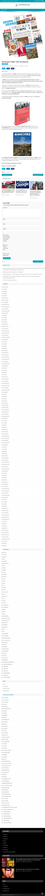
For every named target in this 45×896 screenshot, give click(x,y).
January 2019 (5, 486)
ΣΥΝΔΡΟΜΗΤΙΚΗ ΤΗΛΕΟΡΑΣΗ (8, 662)
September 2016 (6, 539)
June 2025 (5, 317)
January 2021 (5, 433)
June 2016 (5, 541)
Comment (5, 207)
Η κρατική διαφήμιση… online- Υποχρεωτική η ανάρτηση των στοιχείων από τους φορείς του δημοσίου (22, 274)
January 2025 (5, 328)
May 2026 (5, 293)
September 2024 (6, 337)
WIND (4, 609)
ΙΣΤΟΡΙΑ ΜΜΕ (5, 635)
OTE (4, 585)
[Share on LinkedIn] (8, 68)
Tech (4, 598)
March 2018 (5, 508)
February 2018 (5, 510)
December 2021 (6, 409)
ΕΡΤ (4, 631)
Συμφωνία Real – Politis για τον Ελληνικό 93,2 (38, 174)
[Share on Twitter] (4, 68)
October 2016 (5, 536)
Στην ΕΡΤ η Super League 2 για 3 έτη (10, 280)
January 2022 (5, 407)
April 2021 (5, 427)
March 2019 (5, 482)
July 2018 (5, 499)
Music (4, 578)
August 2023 (5, 365)
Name (4, 219)
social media (5, 737)
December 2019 (6, 462)
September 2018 (6, 495)
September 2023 (6, 363)
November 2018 (6, 490)
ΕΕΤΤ (4, 629)
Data (4, 559)
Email (4, 224)
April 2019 (5, 479)
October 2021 (5, 414)
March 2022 (5, 403)
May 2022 (5, 398)
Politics (4, 589)
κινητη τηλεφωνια (6, 640)
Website (4, 228)
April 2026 (5, 295)
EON (4, 565)
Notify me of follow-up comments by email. (5, 247)
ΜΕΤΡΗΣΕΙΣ (5, 642)
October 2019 (5, 466)
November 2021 (6, 411)
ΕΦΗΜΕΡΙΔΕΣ (5, 633)
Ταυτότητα (5, 847)
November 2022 (6, 385)
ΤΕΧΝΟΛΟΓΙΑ (5, 666)
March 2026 (5, 297)
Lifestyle (4, 576)
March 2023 (5, 376)
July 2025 (5, 315)
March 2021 (5, 429)
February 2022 (5, 405)
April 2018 (5, 506)
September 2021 (6, 416)
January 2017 (5, 532)
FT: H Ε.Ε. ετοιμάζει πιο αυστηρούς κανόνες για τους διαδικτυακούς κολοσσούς (21, 191)
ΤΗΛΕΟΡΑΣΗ (5, 670)
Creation (4, 556)
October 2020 (5, 440)
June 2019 (5, 475)
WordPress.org (6, 690)
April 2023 (5, 374)
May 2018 (5, 504)
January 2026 (5, 302)
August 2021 (5, 418)
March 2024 (5, 350)
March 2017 (5, 528)
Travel (4, 600)
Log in (4, 684)
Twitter (4, 748)
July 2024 (5, 341)
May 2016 (5, 543)
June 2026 (5, 291)
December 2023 (6, 357)
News (4, 581)
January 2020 (5, 460)
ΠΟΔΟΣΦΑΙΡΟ (5, 651)
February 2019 (5, 484)
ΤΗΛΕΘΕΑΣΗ (5, 668)
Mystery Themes (16, 894)
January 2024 (5, 354)
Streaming (5, 596)
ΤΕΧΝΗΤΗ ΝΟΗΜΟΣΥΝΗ (7, 664)
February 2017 (5, 530)
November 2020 (6, 438)
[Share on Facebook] (12, 68)
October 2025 (5, 308)
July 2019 (5, 473)
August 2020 (5, 444)
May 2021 (5, 425)
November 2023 (6, 359)
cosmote (4, 554)
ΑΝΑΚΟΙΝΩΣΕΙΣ (6, 616)
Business (4, 552)
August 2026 (5, 286)
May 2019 (5, 477)
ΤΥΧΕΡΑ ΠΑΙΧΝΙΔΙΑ (6, 677)
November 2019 (6, 464)
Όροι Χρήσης (5, 849)
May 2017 (5, 523)
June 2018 (5, 501)
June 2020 (5, 449)
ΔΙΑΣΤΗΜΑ (5, 622)
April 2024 (5, 348)
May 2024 (5, 346)
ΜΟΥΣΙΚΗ (5, 644)
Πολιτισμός (5, 657)
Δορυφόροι (5, 627)
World (4, 611)
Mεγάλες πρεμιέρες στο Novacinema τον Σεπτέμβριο (13, 272)
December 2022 (6, 383)
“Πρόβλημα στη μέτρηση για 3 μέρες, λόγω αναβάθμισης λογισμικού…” (7, 174)
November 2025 (6, 306)
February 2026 (5, 300)
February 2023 (5, 379)
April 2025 (5, 322)
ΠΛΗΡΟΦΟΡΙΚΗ (6, 794)
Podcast (4, 587)
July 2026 (5, 289)
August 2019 (5, 471)
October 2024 (5, 335)
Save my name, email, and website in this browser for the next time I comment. (6, 238)
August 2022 (5, 392)
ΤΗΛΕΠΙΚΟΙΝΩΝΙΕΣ (6, 673)
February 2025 (5, 326)
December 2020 (6, 436)
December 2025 (6, 304)
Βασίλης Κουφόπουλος (15, 65)
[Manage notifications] (42, 893)
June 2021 (5, 422)
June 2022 (5, 396)
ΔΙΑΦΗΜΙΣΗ (5, 624)
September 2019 (6, 468)
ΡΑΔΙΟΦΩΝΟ (5, 659)
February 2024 (5, 352)
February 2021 (5, 431)
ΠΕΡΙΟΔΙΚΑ (5, 646)
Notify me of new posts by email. (6, 254)
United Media (5, 607)
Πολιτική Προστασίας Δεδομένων (9, 851)
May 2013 (5, 545)
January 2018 (5, 512)
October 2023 (5, 361)
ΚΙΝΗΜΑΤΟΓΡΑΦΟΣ (6, 638)
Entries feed (5, 686)
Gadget (4, 567)
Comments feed (6, 688)
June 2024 (5, 343)
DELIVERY (5, 561)
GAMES (4, 570)
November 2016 (6, 534)
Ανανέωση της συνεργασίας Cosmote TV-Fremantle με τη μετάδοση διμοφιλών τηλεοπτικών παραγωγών (35, 193)
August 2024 (5, 339)
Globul (4, 572)
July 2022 (5, 394)
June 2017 (5, 521)
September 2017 (6, 519)
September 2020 (6, 442)
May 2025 (5, 319)
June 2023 (5, 370)
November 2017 (6, 517)
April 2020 (5, 453)
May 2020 (5, 451)
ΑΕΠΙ (4, 613)
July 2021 (5, 420)
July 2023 (5, 368)
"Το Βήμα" (8, 172)
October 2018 (5, 493)
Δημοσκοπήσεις (6, 620)
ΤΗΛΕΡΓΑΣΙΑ (5, 675)
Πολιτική (5, 653)
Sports (4, 594)
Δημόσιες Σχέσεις (6, 618)
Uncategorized (6, 605)
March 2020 (5, 455)
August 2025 (5, 313)
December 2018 (6, 488)
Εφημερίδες (5, 838)
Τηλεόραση (5, 834)
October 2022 (5, 387)
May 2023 (5, 372)
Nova (4, 583)
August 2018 (5, 497)
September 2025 (6, 311)
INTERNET (5, 574)
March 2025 (5, 324)
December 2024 (6, 330)
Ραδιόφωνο (5, 836)
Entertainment (5, 563)
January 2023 (5, 381)
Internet (4, 840)
